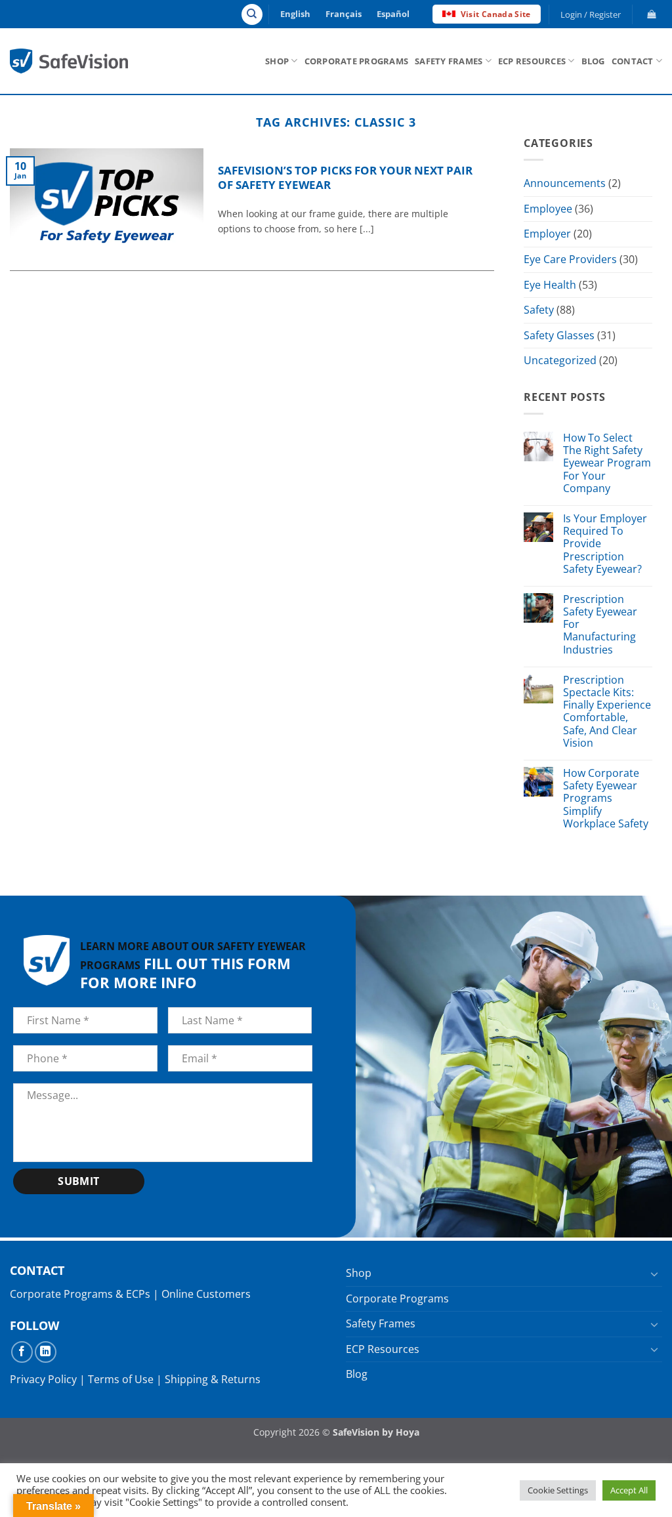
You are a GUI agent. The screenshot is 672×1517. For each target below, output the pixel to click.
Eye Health (550, 285)
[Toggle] (654, 1273)
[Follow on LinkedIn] (45, 1352)
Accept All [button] (629, 1490)
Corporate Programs (356, 61)
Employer (547, 234)
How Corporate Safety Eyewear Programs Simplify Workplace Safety (605, 798)
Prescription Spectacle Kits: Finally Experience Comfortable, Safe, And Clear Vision (607, 711)
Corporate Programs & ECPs (80, 1294)
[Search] (252, 14)
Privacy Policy (43, 1379)
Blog (593, 61)
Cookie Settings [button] (558, 1490)
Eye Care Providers (570, 259)
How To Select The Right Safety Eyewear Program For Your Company (607, 463)
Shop (277, 61)
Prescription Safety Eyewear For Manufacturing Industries (600, 624)
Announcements (565, 183)
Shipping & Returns (213, 1379)
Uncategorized (560, 361)
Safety (539, 309)
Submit (79, 1181)
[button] (591, 14)
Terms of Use (121, 1379)
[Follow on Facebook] (22, 1352)
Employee (548, 208)
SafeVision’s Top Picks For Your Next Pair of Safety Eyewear (345, 177)
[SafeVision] (69, 61)
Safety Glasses (559, 335)
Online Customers (206, 1294)
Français (344, 14)
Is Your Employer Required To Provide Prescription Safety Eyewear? (605, 543)
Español (393, 14)
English (295, 14)
